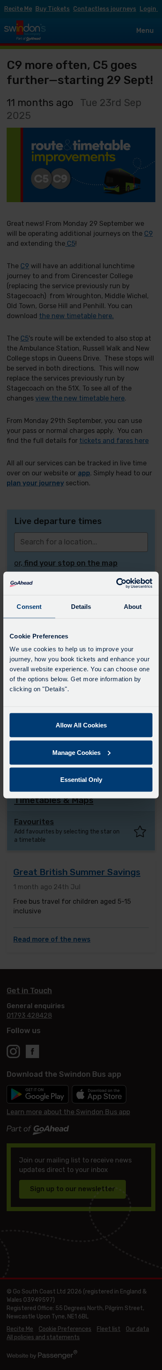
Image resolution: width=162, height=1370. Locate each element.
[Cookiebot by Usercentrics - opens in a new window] (116, 583)
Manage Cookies (76, 752)
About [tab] (133, 606)
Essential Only (81, 779)
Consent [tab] (29, 606)
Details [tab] (81, 606)
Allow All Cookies (81, 725)
